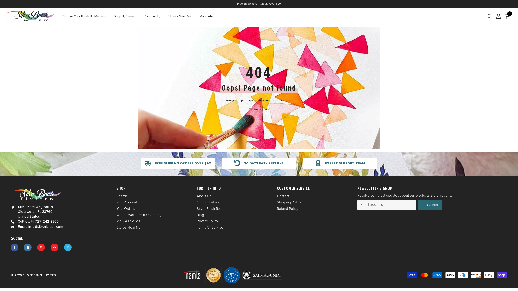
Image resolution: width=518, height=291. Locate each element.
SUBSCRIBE (430, 205)
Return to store (259, 109)
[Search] (490, 16)
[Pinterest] (41, 247)
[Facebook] (14, 247)
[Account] (498, 16)
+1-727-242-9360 (45, 221)
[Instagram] (28, 247)
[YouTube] (54, 247)
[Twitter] (68, 247)
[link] (178, 163)
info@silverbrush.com (45, 227)
